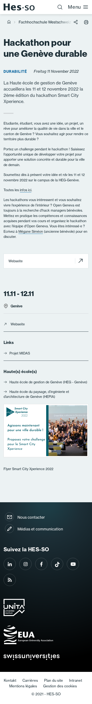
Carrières (30, 680)
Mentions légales (23, 686)
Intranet (75, 680)
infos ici (25, 190)
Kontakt (10, 680)
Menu (74, 7)
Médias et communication (40, 529)
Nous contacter (31, 517)
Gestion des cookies (60, 686)
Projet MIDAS (19, 353)
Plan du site (53, 680)
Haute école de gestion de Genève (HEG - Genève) (48, 382)
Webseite (15, 261)
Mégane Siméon (30, 231)
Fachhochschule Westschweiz (45, 22)
